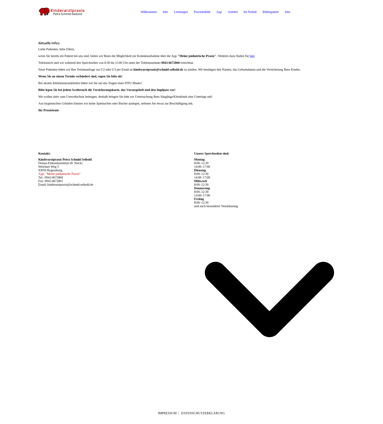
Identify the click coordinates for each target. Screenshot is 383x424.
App (219, 12)
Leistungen (181, 12)
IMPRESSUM (167, 413)
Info (165, 12)
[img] (62, 12)
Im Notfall (250, 12)
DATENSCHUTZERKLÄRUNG (203, 413)
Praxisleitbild (202, 12)
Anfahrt (233, 12)
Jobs (287, 12)
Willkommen (149, 12)
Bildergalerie (271, 12)
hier (252, 56)
